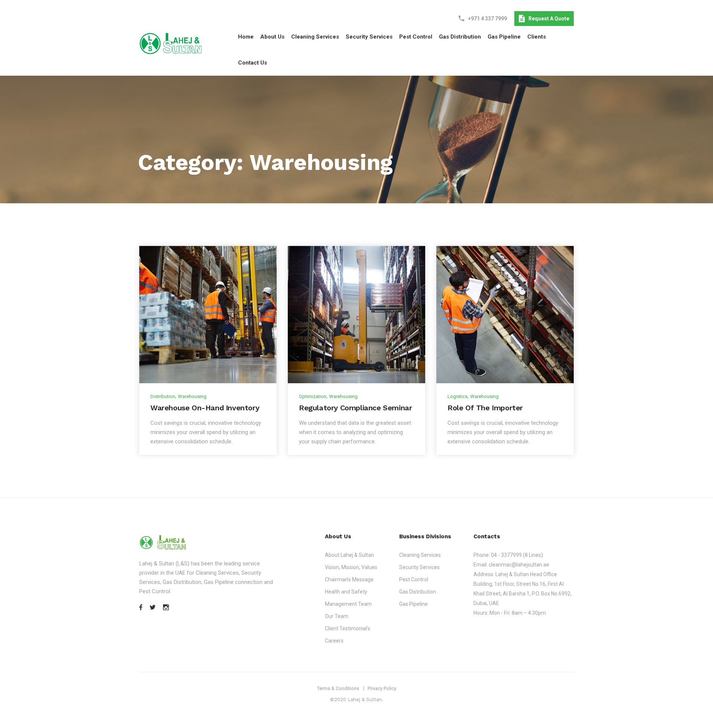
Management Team (348, 604)
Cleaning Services (315, 36)
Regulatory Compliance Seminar (355, 407)
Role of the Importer (485, 407)
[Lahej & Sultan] (170, 43)
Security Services (369, 36)
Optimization (312, 396)
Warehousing (192, 396)
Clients (536, 36)
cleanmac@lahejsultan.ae (519, 565)
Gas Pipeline (504, 36)
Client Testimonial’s (347, 628)
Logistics (457, 396)
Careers (334, 641)
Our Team (336, 616)
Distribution (162, 396)
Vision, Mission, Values (351, 567)
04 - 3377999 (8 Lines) (517, 555)
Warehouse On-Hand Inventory (204, 407)
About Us (272, 36)
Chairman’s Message (349, 579)
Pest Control (415, 36)
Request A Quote (548, 19)
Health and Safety (346, 592)
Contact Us (252, 62)
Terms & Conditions (338, 688)
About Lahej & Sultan (349, 555)
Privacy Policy (382, 688)
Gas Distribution (460, 36)
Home (246, 36)
